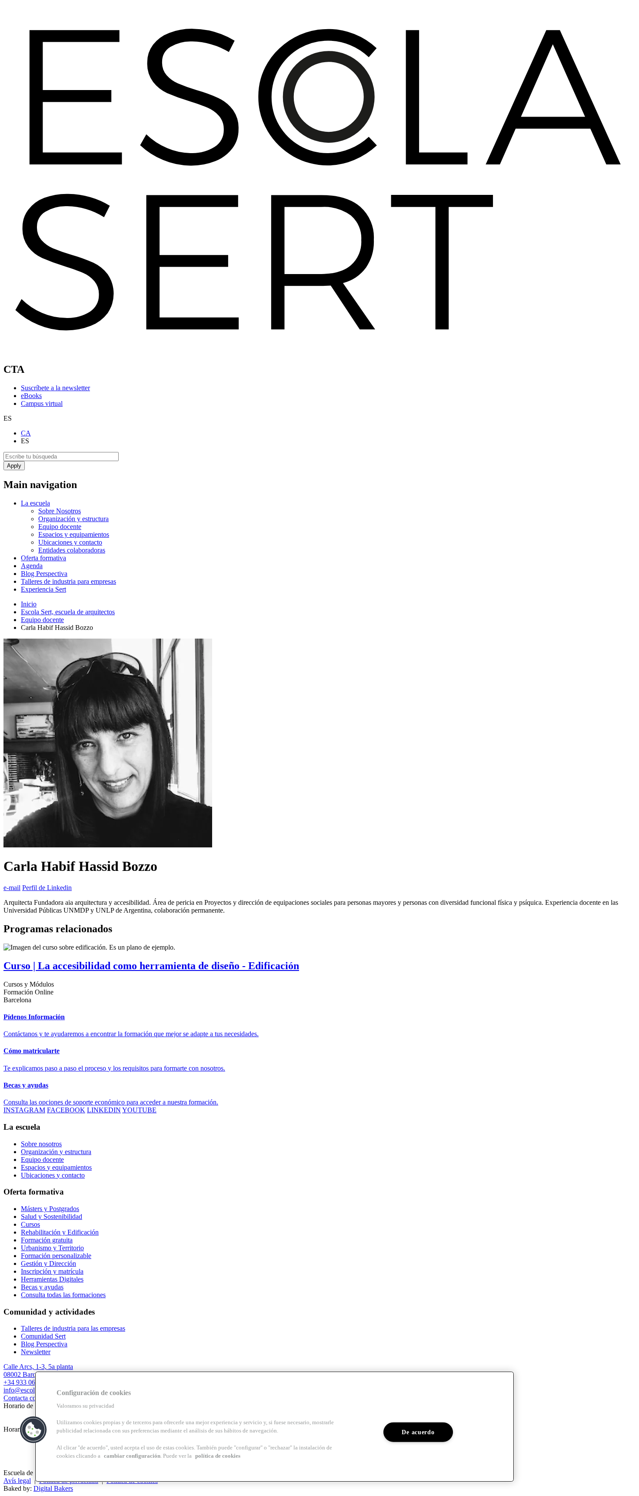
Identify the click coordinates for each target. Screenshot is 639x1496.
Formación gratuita (47, 1240)
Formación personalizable (56, 1255)
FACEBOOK (66, 1110)
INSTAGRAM (24, 1110)
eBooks (31, 395)
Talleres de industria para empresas (68, 581)
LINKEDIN (104, 1110)
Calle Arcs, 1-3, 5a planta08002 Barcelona (38, 1370)
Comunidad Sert (43, 1336)
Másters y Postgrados (50, 1208)
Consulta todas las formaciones (63, 1295)
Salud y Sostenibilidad (51, 1216)
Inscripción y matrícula (52, 1271)
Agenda (32, 565)
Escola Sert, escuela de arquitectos (68, 612)
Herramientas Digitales (52, 1279)
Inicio (29, 604)
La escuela (35, 503)
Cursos (30, 1224)
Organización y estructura (73, 518)
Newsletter (35, 1351)
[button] (33, 1430)
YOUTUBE (139, 1110)
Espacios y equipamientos (73, 534)
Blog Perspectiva (44, 573)
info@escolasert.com (32, 1390)
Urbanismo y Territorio (52, 1248)
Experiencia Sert (43, 589)
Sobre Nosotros (59, 511)
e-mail (11, 887)
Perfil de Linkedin (47, 887)
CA (26, 433)
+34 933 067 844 (27, 1382)
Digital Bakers (53, 1488)
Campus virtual (42, 403)
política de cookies (217, 1456)
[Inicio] (319, 351)
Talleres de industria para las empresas (73, 1328)
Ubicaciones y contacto (70, 542)
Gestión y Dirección (48, 1263)
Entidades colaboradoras (71, 550)
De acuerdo (418, 1432)
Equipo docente (59, 526)
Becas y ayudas (42, 1287)
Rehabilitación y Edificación (60, 1232)
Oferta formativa (43, 558)
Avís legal (17, 1480)
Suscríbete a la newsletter (55, 388)
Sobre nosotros (41, 1144)
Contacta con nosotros (33, 1398)
